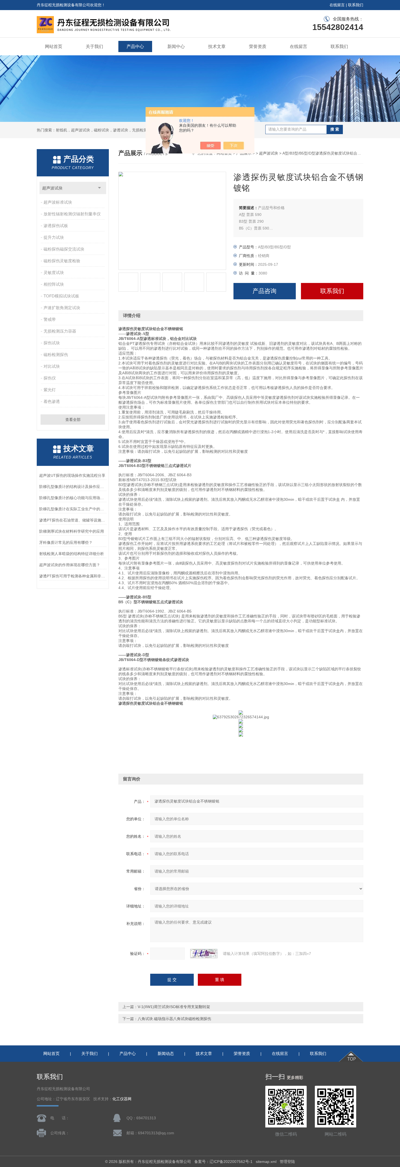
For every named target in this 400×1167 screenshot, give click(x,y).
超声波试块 (52, 188)
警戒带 (50, 319)
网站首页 (53, 46)
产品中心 (135, 46)
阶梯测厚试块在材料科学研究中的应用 (71, 531)
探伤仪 (50, 378)
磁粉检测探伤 (56, 354)
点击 (99, 188)
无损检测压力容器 (60, 331)
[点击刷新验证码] (203, 953)
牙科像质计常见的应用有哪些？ (66, 542)
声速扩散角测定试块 (62, 307)
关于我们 (94, 46)
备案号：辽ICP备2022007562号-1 (223, 1161)
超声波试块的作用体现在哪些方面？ (69, 565)
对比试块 (52, 366)
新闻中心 (176, 46)
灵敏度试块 (54, 272)
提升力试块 (54, 237)
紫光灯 (50, 389)
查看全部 (73, 419)
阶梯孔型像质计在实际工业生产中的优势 (72, 509)
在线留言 (337, 5)
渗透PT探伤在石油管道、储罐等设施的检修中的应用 (72, 520)
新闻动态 (166, 1053)
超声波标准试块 (58, 202)
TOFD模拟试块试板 (61, 296)
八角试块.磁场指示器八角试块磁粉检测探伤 (174, 1019)
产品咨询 (264, 291)
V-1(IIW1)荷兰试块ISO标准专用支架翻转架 (174, 1007)
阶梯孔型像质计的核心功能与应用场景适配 (72, 498)
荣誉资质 (257, 46)
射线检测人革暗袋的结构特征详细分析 (71, 553)
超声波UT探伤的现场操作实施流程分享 (72, 475)
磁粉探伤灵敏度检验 (62, 260)
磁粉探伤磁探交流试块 (64, 249)
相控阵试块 (54, 284)
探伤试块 (52, 342)
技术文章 (217, 46)
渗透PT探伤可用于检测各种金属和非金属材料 (72, 576)
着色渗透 (52, 401)
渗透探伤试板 (56, 225)
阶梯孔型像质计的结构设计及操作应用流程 (72, 486)
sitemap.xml (266, 1161)
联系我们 (355, 5)
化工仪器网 (121, 1099)
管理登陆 (287, 1161)
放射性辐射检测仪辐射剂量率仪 (72, 214)
